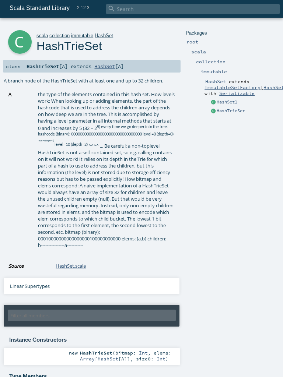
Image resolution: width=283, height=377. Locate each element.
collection (59, 35)
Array (87, 359)
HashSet (104, 35)
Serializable (237, 93)
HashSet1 (227, 102)
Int (143, 353)
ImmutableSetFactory (233, 87)
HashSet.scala (71, 266)
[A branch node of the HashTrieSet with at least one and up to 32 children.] (213, 111)
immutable (82, 35)
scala (42, 35)
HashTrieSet (231, 110)
